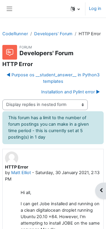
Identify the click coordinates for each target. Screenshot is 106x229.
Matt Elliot (21, 172)
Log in (95, 8)
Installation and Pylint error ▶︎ (70, 92)
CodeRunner (15, 33)
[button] (75, 9)
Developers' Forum (53, 33)
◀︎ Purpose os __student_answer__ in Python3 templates (53, 78)
